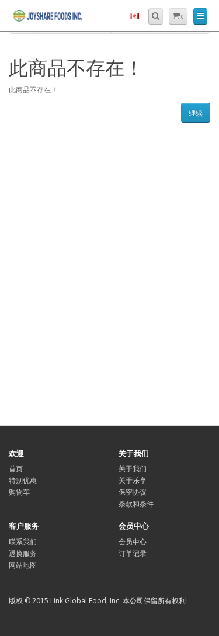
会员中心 (133, 542)
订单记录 (133, 553)
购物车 (19, 492)
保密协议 (133, 492)
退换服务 (23, 553)
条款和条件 (136, 504)
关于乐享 (133, 480)
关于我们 (133, 469)
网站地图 (23, 565)
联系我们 (23, 542)
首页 (16, 469)
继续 (196, 113)
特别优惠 (23, 480)
